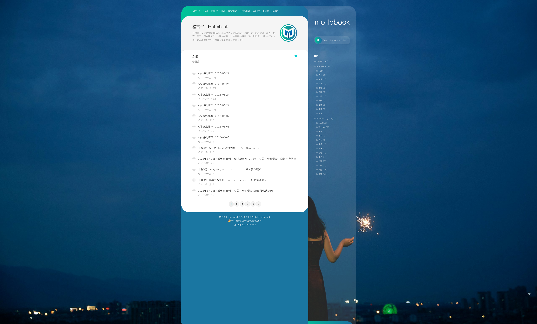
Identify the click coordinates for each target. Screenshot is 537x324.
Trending (322, 127)
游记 (320, 153)
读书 (320, 135)
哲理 (320, 92)
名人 (320, 140)
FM (223, 10)
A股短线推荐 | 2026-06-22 (213, 105)
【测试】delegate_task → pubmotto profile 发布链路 (230, 169)
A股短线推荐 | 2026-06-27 (213, 73)
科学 (320, 148)
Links (266, 10)
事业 (320, 88)
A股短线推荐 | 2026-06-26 (213, 83)
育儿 (320, 113)
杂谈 (320, 131)
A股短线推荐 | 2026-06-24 (213, 94)
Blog (205, 10)
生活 (320, 157)
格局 (320, 79)
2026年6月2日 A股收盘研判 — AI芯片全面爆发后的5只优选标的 (235, 190)
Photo (214, 10)
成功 (320, 83)
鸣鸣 (320, 174)
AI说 (320, 71)
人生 (320, 75)
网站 (320, 165)
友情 (320, 100)
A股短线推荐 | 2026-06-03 (213, 137)
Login (275, 10)
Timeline (232, 10)
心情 (320, 96)
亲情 (320, 109)
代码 (320, 161)
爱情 (320, 105)
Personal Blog (322, 118)
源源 (320, 170)
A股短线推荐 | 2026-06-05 (213, 126)
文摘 (320, 144)
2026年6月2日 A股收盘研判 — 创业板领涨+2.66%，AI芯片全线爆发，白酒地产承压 (247, 158)
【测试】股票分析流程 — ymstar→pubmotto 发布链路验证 (232, 180)
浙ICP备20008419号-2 (245, 224)
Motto (196, 10)
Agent (321, 123)
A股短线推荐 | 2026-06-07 (213, 115)
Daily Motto (321, 61)
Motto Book (321, 66)
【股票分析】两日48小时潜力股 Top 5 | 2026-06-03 (228, 147)
